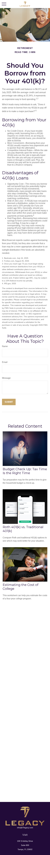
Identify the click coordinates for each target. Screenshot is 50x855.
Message (6, 378)
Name (5, 346)
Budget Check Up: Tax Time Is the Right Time (25, 471)
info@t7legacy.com (25, 828)
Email (4, 362)
